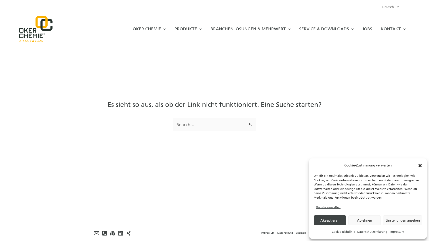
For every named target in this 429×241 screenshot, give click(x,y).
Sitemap (301, 232)
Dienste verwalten (328, 207)
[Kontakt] (112, 233)
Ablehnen (364, 220)
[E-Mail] (96, 233)
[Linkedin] (120, 233)
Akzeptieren (329, 220)
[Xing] (128, 233)
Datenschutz (285, 232)
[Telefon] (104, 233)
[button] (420, 165)
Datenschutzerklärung (372, 231)
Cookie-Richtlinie (343, 231)
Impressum (396, 231)
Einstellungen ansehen (402, 220)
